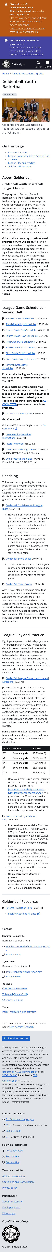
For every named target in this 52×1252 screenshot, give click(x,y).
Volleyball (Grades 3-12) (15, 994)
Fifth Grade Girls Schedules (20, 341)
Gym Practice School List (19, 458)
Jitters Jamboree (14, 443)
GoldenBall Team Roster (19, 584)
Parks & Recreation (22, 73)
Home (5, 73)
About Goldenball (17, 152)
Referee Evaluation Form (19, 907)
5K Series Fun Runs (12, 1000)
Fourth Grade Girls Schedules (21, 330)
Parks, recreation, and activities (19, 1011)
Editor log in (8, 1213)
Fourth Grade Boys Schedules (22, 335)
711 (35, 1075)
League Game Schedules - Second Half (28, 156)
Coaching (13, 159)
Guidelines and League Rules (21, 449)
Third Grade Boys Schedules (21, 324)
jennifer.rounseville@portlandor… (26, 789)
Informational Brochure (19, 413)
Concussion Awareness (14, 988)
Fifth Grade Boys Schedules (20, 347)
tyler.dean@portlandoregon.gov (25, 792)
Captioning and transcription (18, 1181)
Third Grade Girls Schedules (21, 318)
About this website (12, 1201)
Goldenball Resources (19, 166)
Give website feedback (21, 1027)
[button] (38, 64)
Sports (39, 73)
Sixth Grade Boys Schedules (21, 359)
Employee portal (11, 1207)
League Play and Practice (21, 163)
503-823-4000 (9, 1075)
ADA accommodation (13, 1176)
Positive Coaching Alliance (22, 913)
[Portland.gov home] (13, 64)
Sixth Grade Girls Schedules (20, 353)
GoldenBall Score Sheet (18, 558)
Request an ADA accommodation (19, 1071)
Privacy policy (9, 1187)
